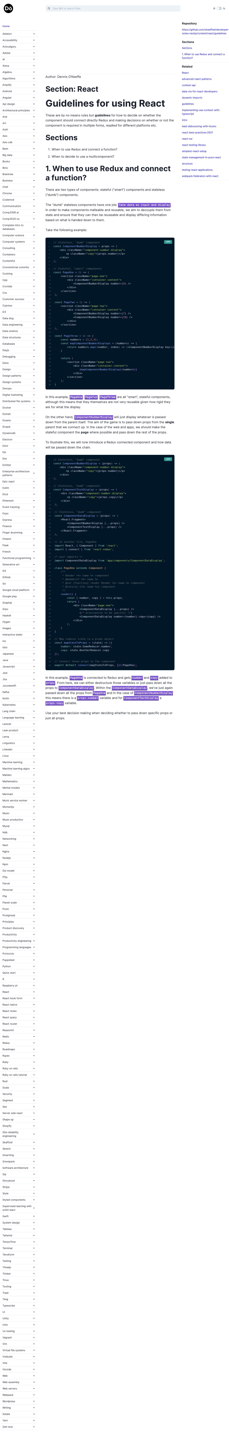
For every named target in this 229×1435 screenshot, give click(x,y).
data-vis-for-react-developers (199, 91)
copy (168, 242)
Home (6, 26)
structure (187, 163)
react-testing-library (194, 144)
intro (184, 120)
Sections (187, 47)
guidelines (188, 103)
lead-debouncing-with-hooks (199, 126)
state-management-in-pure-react (201, 157)
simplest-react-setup (194, 151)
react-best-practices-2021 (197, 132)
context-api (189, 85)
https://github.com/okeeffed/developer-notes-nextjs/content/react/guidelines (205, 31)
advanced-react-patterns (197, 78)
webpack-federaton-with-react (200, 176)
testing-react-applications (197, 169)
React (185, 72)
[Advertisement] (109, 43)
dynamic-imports (192, 97)
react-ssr (187, 138)
